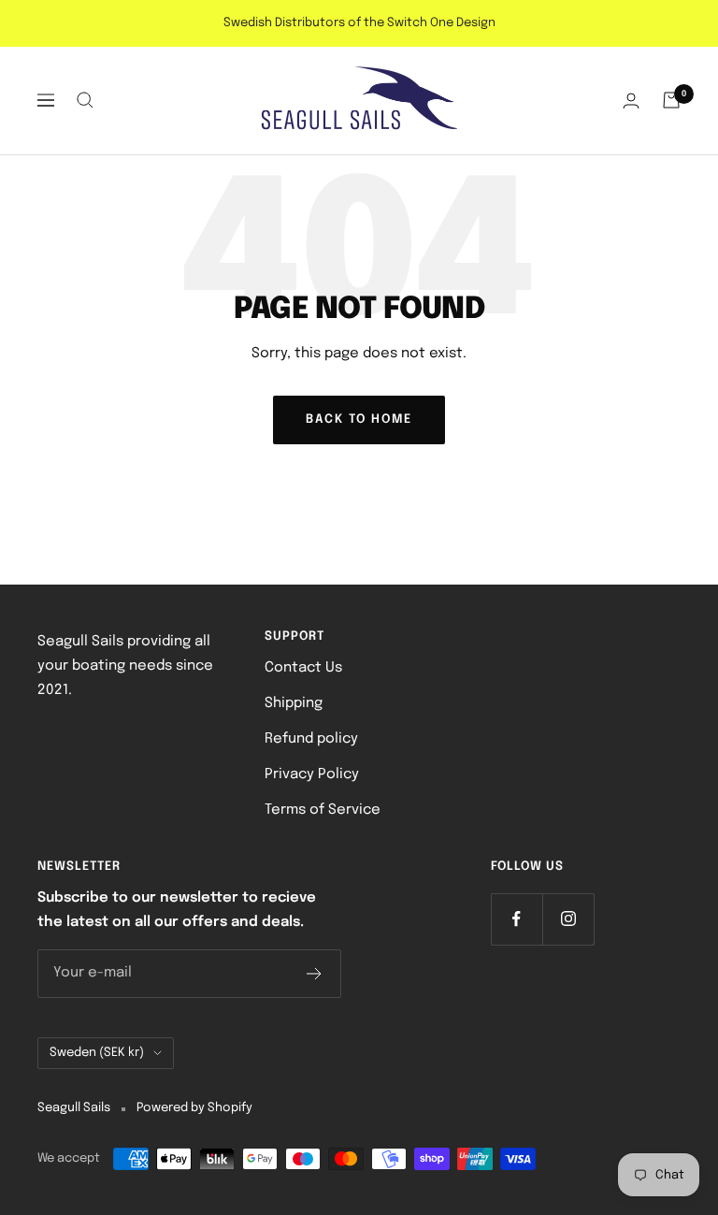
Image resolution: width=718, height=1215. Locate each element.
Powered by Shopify (194, 1108)
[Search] (85, 100)
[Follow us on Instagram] (568, 919)
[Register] (315, 973)
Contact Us (303, 667)
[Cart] (671, 100)
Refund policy (311, 738)
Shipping (294, 703)
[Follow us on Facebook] (516, 919)
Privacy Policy (312, 774)
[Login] (631, 100)
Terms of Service (323, 810)
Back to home (359, 419)
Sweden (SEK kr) (97, 1053)
